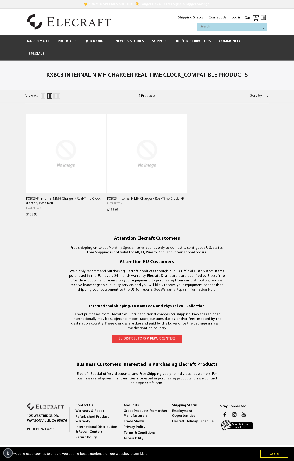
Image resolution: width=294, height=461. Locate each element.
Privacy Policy (134, 427)
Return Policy (86, 437)
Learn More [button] (139, 453)
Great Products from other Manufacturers (145, 413)
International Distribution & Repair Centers (96, 429)
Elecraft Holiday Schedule (193, 421)
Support (160, 41)
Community (230, 41)
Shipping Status (185, 405)
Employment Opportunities (183, 413)
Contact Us (84, 405)
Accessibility (133, 438)
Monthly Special (122, 248)
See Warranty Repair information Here (185, 290)
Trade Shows (134, 421)
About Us (131, 405)
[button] (263, 17)
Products (67, 41)
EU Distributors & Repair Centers (147, 339)
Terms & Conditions (139, 433)
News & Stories (130, 41)
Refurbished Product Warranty (92, 419)
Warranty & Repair (90, 411)
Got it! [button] (274, 453)
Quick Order (96, 41)
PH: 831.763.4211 (41, 429)
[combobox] (232, 27)
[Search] (262, 27)
